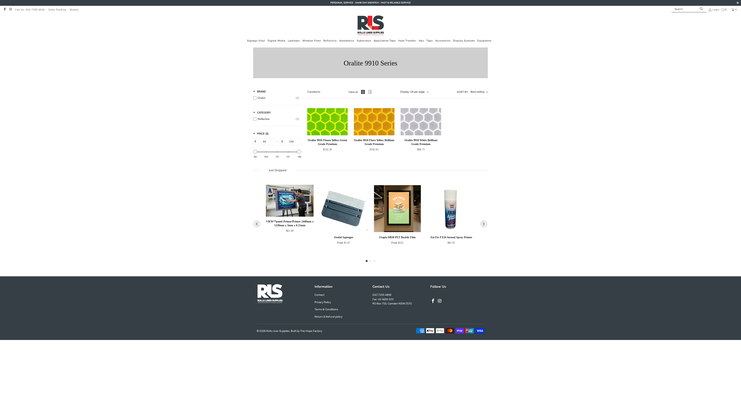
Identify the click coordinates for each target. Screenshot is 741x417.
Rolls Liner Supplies (278, 331)
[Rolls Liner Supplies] (371, 25)
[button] (256, 40)
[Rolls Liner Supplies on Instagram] (10, 9)
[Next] (483, 224)
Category (264, 112)
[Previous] (257, 224)
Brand (261, 91)
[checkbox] (276, 98)
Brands (74, 9)
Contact (319, 295)
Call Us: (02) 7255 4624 (30, 9)
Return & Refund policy (328, 316)
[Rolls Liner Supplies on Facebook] (4, 9)
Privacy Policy (323, 302)
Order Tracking (57, 9)
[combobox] (689, 9)
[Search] (701, 9)
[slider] (255, 152)
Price (262, 133)
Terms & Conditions (326, 309)
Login (715, 9)
